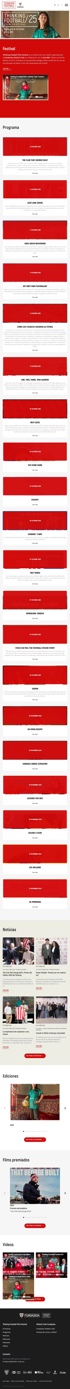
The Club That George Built (35, 160)
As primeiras (35, 901)
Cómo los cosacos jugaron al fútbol (35, 326)
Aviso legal (6, 1381)
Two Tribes (35, 572)
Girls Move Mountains (35, 243)
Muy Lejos (35, 422)
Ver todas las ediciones (35, 1140)
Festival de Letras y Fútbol (46, 1332)
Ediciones (6, 1339)
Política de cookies (31, 1381)
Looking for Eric (35, 798)
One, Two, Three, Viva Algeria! (35, 379)
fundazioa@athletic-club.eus (13, 1361)
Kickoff (35, 499)
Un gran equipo (35, 729)
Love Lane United (35, 202)
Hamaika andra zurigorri (35, 763)
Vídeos (5, 1346)
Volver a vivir (35, 832)
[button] (24, 1131)
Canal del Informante (45, 1381)
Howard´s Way (35, 534)
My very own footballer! (35, 286)
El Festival (6, 1329)
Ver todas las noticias (35, 1056)
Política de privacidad (17, 1381)
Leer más (7, 69)
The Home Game (35, 465)
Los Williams (35, 867)
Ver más (35, 173)
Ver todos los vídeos (35, 1299)
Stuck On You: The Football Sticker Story (35, 647)
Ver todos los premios (35, 1226)
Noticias (6, 1336)
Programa (6, 1332)
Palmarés (6, 1342)
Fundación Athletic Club (45, 1329)
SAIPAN (35, 688)
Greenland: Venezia (35, 613)
